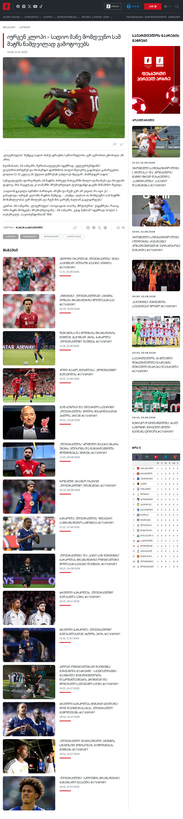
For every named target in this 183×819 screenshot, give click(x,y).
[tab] (137, 457)
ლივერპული (51, 237)
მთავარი (9, 27)
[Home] (6, 6)
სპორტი (24, 27)
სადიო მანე (73, 237)
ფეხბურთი (29, 237)
